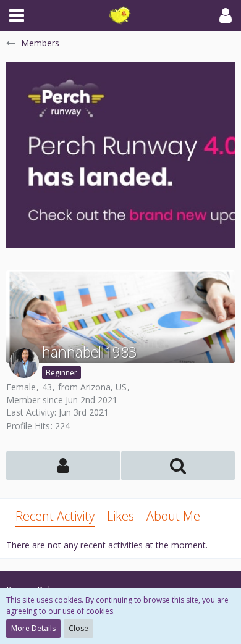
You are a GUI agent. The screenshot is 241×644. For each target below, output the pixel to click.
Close (78, 628)
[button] (16, 15)
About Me (173, 516)
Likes (120, 516)
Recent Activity (55, 516)
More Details (33, 628)
